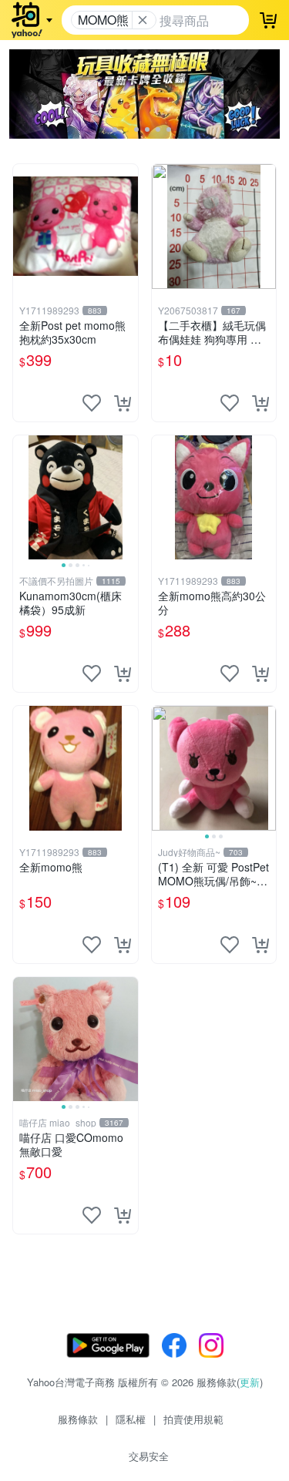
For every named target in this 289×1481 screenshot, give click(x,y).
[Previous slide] (23, 497)
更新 (250, 1382)
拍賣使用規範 (193, 1419)
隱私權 (131, 1419)
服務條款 (78, 1419)
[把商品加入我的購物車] (122, 403)
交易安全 (149, 1456)
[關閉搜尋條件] (143, 20)
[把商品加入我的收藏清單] (91, 403)
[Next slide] (128, 497)
